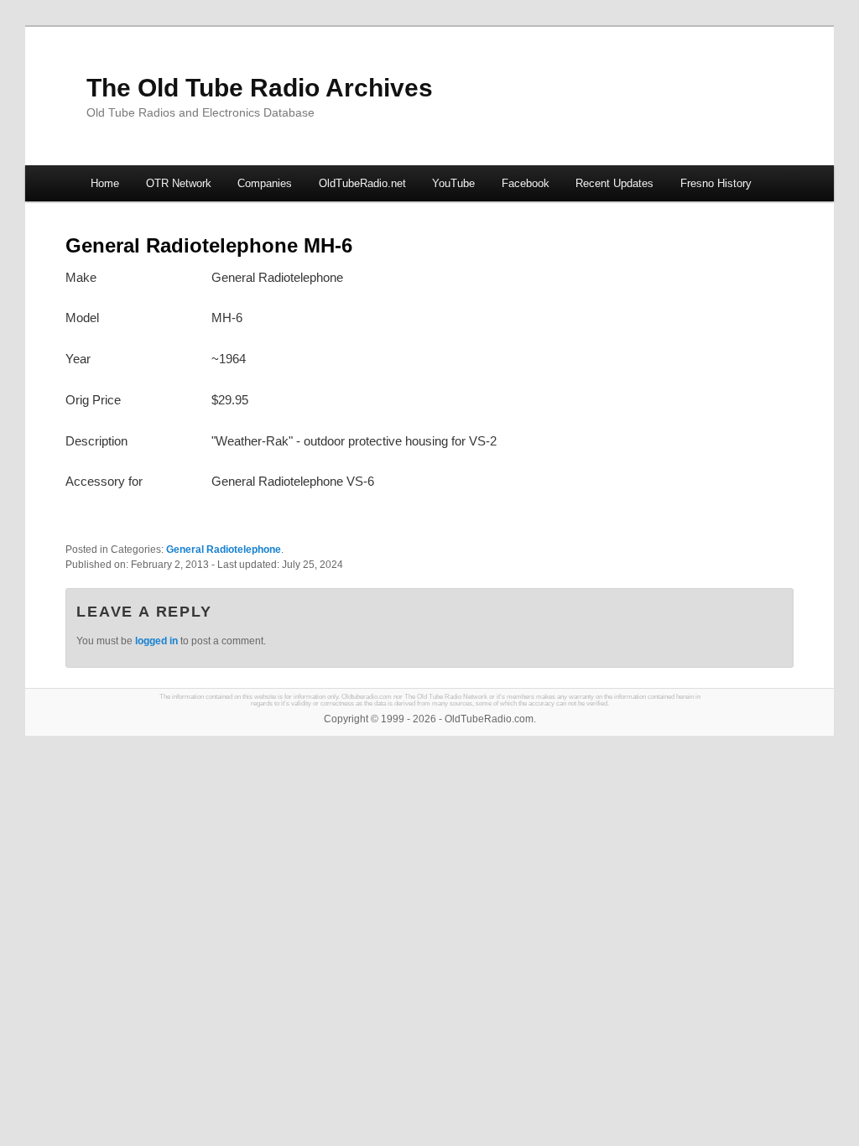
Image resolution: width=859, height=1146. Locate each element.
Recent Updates (614, 183)
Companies (264, 183)
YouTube (453, 183)
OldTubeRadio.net (362, 183)
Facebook (525, 183)
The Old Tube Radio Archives (259, 88)
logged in (156, 641)
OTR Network (178, 183)
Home (105, 183)
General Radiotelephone (223, 549)
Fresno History (716, 183)
